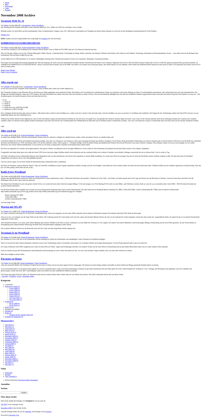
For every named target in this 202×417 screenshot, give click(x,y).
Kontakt (7, 10)
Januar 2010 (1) (10, 334)
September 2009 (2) (11, 342)
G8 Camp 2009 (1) (15, 300)
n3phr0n (7, 87)
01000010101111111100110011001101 (20, 43)
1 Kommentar (26, 25)
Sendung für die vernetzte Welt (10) (21, 315)
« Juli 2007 (4, 276)
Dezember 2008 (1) (11, 359)
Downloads (9, 6)
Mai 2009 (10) (10, 349)
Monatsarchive (7, 321)
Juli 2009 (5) (9, 346)
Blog (6, 4)
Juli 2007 (4, 404)
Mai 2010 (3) (9, 327)
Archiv (19, 276)
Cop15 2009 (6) (14, 290)
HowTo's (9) (9, 307)
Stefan (6, 25)
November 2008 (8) (11, 361)
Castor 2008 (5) (14, 288)
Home (7, 2)
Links (7, 8)
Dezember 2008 (6, 408)
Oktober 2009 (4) (11, 340)
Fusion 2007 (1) (14, 292)
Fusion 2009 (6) (14, 294)
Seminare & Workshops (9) (14, 317)
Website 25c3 (5, 35)
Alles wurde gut (9, 82)
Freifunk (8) (9, 301)
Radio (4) (8, 313)
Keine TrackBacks (38, 25)
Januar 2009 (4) (10, 357)
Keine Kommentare (28, 47)
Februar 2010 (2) (10, 332)
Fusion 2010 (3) (14, 296)
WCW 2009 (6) (14, 303)
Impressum (8, 373)
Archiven (48, 411)
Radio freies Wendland (13, 172)
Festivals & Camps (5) (12, 286)
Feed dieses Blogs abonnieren (28, 380)
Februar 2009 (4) (10, 355)
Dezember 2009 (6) (11, 336)
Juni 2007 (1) (9, 364)
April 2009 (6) (10, 351)
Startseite (28, 411)
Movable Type (14, 415)
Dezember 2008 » (29, 276)
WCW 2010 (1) (14, 305)
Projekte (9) (9, 311)
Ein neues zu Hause (11, 258)
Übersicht (12, 276)
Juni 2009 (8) (9, 347)
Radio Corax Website (8, 70)
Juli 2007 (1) (9, 363)
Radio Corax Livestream (9, 72)
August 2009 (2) (10, 344)
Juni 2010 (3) (9, 325)
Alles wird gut (8, 130)
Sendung (44, 39)
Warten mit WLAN (11, 207)
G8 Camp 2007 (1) (15, 298)
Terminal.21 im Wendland (15, 232)
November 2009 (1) (11, 338)
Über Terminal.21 (11, 376)
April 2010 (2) (10, 328)
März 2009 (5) (10, 353)
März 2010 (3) (10, 330)
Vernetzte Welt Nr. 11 (12, 21)
